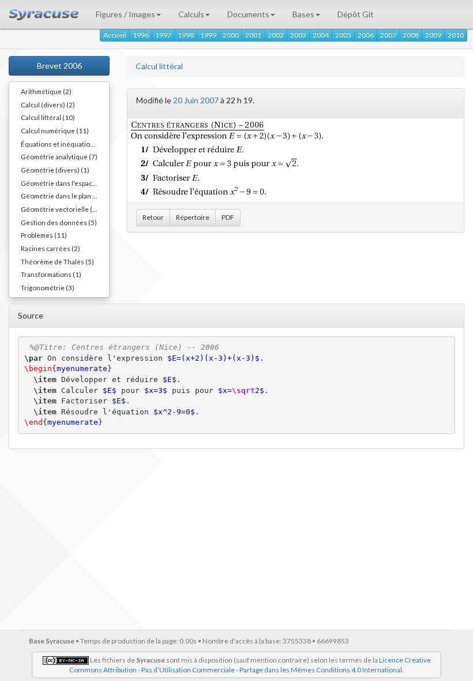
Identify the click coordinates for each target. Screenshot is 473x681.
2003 (298, 35)
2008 (411, 35)
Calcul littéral (159, 66)
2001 (253, 35)
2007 (388, 35)
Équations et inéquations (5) (64, 144)
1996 (141, 35)
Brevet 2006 (59, 65)
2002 (276, 35)
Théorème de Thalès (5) (57, 261)
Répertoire (192, 217)
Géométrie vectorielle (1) (60, 209)
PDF (228, 217)
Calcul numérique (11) (55, 130)
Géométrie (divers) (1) (55, 170)
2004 (321, 35)
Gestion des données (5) (59, 222)
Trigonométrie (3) (47, 287)
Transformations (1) (51, 274)
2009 (433, 35)
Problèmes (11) (44, 235)
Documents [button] (248, 14)
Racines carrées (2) (50, 248)
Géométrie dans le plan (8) (61, 196)
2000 (231, 35)
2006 (366, 35)
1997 (163, 35)
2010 (456, 35)
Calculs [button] (191, 14)
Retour (153, 217)
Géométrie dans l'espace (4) (63, 183)
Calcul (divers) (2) (48, 104)
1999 (208, 35)
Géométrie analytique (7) (59, 156)
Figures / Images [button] (125, 14)
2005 (343, 35)
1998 (186, 35)
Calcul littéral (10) (48, 117)
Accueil (114, 35)
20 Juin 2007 (196, 100)
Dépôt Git (355, 14)
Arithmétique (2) (46, 91)
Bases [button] (303, 14)
